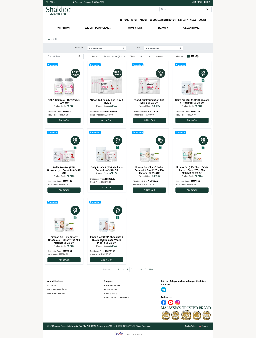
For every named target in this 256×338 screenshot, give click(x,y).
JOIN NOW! (197, 2)
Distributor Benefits (56, 293)
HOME (125, 20)
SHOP (134, 20)
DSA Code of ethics (133, 334)
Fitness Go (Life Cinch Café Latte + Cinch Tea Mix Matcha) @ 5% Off (192, 170)
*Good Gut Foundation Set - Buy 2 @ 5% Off (149, 101)
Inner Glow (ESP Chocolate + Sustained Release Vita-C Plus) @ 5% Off (106, 240)
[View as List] (192, 56)
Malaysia (205, 326)
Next (151, 269)
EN (47, 2)
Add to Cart (64, 120)
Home (49, 39)
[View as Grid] (188, 56)
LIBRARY (183, 20)
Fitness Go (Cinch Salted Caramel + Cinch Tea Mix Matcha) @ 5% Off (149, 170)
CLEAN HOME (191, 27)
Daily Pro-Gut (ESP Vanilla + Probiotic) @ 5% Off (107, 169)
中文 (56, 2)
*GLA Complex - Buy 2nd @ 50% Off (64, 101)
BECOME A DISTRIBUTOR (162, 20)
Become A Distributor (57, 289)
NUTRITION (63, 27)
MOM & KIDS (135, 27)
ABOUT (143, 20)
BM (51, 2)
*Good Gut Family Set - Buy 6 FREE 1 (106, 101)
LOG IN (207, 2)
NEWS (193, 20)
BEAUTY (163, 27)
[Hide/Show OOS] (196, 56)
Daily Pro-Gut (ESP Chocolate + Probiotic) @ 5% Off (192, 101)
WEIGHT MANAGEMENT (99, 27)
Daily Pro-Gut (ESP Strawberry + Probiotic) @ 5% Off (64, 170)
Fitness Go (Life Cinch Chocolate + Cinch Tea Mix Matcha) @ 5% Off (64, 240)
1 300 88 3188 (98, 2)
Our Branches (110, 289)
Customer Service (112, 285)
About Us (51, 285)
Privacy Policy (110, 293)
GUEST (202, 20)
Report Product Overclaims (116, 297)
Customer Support (82, 2)
